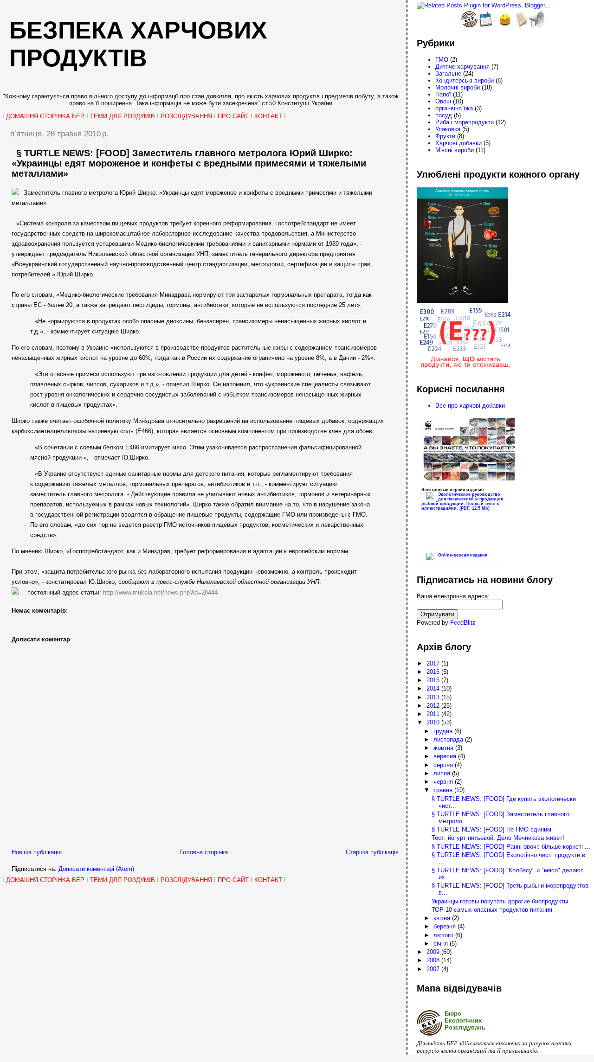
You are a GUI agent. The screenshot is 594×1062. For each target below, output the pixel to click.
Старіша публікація (372, 852)
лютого (444, 935)
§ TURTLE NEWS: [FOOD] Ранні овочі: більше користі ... (511, 846)
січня (441, 943)
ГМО (441, 59)
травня (443, 790)
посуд (443, 115)
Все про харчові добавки (470, 405)
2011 (433, 713)
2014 (433, 688)
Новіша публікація (37, 852)
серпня (444, 764)
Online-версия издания (462, 555)
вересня (445, 756)
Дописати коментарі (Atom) (96, 868)
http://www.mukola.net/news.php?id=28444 (160, 592)
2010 (433, 722)
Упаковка (447, 129)
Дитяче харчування (462, 66)
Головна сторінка (204, 852)
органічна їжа (454, 108)
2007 (433, 969)
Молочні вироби (457, 87)
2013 (433, 697)
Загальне (448, 73)
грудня (443, 731)
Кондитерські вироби (464, 80)
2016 (433, 671)
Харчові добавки (458, 143)
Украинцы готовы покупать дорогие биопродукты (500, 901)
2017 (433, 663)
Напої (443, 94)
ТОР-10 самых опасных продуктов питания (492, 909)
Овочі (443, 101)
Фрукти (445, 136)
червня (444, 781)
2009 (433, 951)
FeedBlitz (463, 622)
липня (442, 773)
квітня (442, 918)
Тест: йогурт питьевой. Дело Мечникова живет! (498, 837)
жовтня (444, 747)
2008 (433, 960)
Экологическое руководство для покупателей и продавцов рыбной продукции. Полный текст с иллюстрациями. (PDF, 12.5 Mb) (462, 501)
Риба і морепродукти (464, 122)
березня (445, 926)
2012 (433, 705)
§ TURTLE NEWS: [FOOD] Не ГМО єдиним (491, 829)
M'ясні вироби (454, 150)
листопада (449, 739)
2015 (433, 680)
